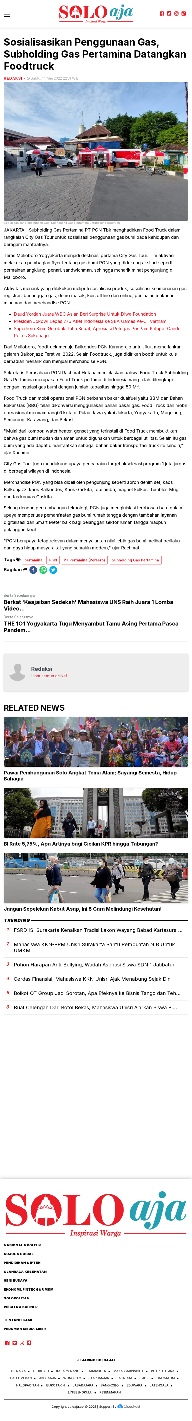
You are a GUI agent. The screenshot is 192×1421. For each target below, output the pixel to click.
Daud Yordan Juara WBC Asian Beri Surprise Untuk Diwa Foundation (85, 314)
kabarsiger (96, 1371)
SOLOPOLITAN (17, 1298)
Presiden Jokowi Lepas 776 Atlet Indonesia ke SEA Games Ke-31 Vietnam (90, 321)
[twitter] (53, 570)
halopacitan (27, 1385)
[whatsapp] (43, 570)
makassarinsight (129, 1371)
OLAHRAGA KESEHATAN (25, 1272)
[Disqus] (96, 1105)
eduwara (134, 1385)
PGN (53, 560)
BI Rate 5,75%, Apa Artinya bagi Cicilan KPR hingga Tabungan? (81, 844)
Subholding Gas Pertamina (135, 560)
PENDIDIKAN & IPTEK (22, 1263)
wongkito (72, 1378)
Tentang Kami (18, 1320)
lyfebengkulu (80, 1392)
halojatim (165, 1378)
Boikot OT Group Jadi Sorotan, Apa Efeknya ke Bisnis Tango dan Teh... (97, 993)
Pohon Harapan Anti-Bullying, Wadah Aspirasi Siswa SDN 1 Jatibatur (94, 965)
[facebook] (33, 570)
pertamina (33, 560)
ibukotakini (56, 1385)
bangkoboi (110, 1385)
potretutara (162, 1371)
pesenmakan (110, 1392)
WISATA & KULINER (21, 1307)
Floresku (41, 1371)
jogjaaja (47, 1378)
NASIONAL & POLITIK (22, 1245)
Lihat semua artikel (49, 675)
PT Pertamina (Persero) (84, 560)
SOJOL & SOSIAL (19, 1254)
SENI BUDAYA (16, 1280)
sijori (144, 1378)
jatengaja (159, 1385)
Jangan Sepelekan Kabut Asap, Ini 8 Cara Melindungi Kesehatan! (83, 909)
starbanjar (98, 1378)
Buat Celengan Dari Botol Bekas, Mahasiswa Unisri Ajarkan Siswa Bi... (95, 1007)
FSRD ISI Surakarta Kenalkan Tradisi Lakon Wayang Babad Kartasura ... (98, 930)
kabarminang (68, 1371)
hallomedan (21, 1378)
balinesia (124, 1378)
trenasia (18, 1371)
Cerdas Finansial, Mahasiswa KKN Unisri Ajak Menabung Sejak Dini (93, 979)
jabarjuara (83, 1385)
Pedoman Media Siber (25, 1329)
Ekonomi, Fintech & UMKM (29, 1289)
